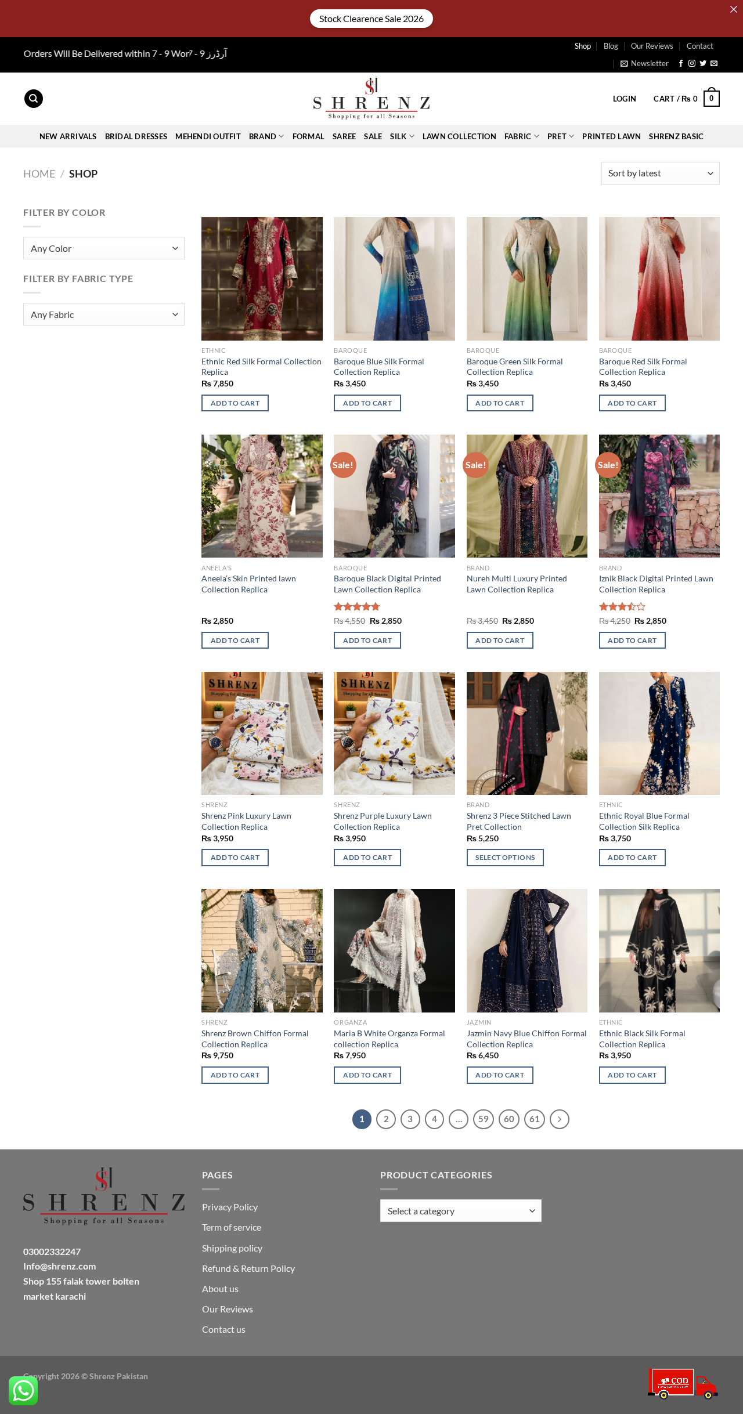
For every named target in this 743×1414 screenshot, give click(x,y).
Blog (611, 45)
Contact (700, 45)
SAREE (344, 136)
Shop (583, 45)
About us (220, 1288)
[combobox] (104, 248)
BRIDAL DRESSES (136, 136)
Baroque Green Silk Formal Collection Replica (515, 366)
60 (509, 1118)
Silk (398, 136)
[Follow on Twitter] (702, 64)
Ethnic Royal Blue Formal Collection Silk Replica (644, 821)
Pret (557, 136)
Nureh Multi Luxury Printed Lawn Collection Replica (517, 583)
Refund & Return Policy (248, 1268)
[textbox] (101, 248)
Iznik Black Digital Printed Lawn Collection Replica (656, 583)
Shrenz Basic (676, 136)
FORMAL (309, 136)
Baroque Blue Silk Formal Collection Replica (379, 366)
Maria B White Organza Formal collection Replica (389, 1038)
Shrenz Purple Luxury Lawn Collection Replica (383, 821)
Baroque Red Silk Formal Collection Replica (643, 366)
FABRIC (518, 136)
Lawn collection (459, 136)
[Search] (33, 99)
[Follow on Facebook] (680, 64)
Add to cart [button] (235, 403)
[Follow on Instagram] (691, 64)
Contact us (224, 1329)
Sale (373, 136)
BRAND (262, 136)
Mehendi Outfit (208, 136)
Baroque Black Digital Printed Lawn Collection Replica (387, 583)
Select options (505, 857)
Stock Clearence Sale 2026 (371, 18)
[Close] (733, 9)
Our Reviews (652, 45)
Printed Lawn (611, 136)
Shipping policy (232, 1247)
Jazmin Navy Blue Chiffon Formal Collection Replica (527, 1038)
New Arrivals (68, 136)
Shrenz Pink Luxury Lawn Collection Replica (246, 821)
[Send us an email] (713, 64)
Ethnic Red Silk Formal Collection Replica (261, 366)
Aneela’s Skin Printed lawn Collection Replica (248, 583)
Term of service (231, 1226)
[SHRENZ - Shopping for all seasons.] (371, 99)
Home (39, 173)
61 (534, 1118)
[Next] (559, 1119)
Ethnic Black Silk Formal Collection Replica (642, 1038)
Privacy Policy (230, 1206)
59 (483, 1118)
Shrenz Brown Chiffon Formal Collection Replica (255, 1038)
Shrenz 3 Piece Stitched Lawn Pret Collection (519, 821)
